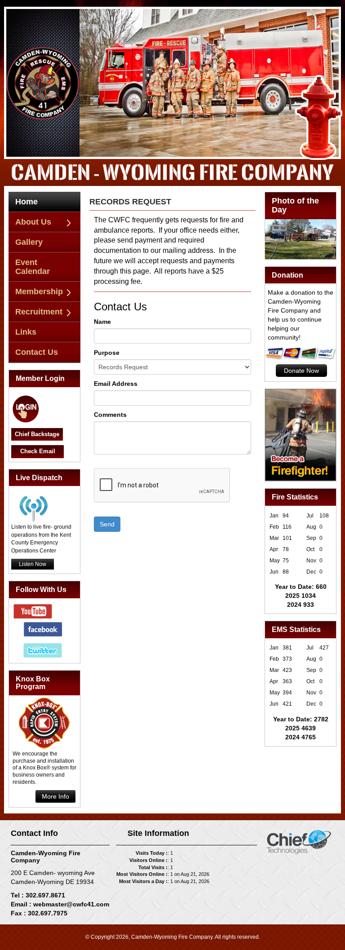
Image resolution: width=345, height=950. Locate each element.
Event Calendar (32, 267)
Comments (110, 414)
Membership (39, 291)
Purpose (106, 352)
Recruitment (38, 311)
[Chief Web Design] (298, 841)
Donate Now (301, 370)
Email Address (115, 383)
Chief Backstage (37, 434)
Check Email (37, 451)
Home (26, 201)
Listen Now (32, 564)
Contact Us (36, 352)
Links (25, 331)
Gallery (29, 242)
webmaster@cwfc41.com (71, 904)
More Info (55, 796)
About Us (33, 221)
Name (102, 321)
